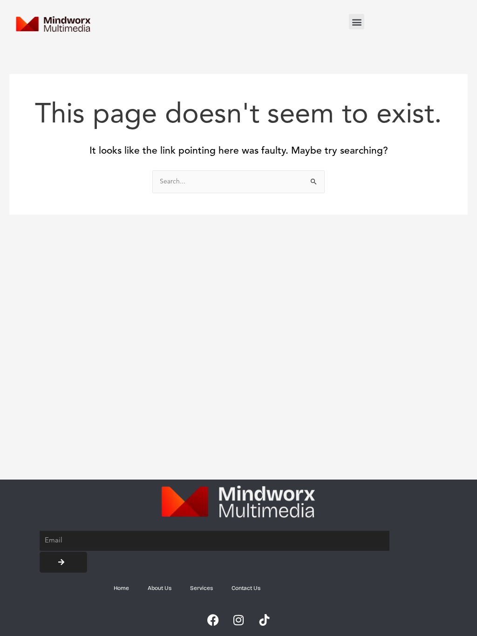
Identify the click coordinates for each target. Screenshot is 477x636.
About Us (159, 588)
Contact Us (246, 588)
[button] (356, 21)
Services (201, 588)
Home (121, 588)
